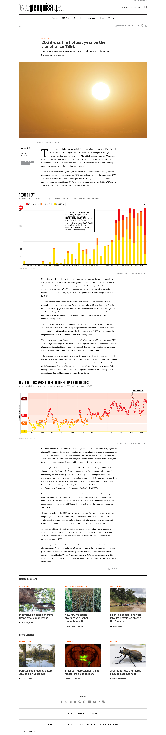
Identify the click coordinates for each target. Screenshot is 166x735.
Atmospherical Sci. (28, 161)
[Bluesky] (74, 702)
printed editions (136, 7)
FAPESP (51, 725)
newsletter (124, 7)
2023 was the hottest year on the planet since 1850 (73, 45)
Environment (26, 164)
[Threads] (79, 702)
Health (102, 18)
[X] (65, 702)
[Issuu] (103, 702)
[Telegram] (84, 702)
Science (55, 18)
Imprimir (20, 25)
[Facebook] (62, 702)
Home (70, 714)
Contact (94, 714)
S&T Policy (66, 18)
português (143, 0)
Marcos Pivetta (26, 148)
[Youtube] (89, 702)
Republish (120, 25)
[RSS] (98, 702)
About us (81, 714)
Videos (111, 18)
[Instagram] (70, 702)
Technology (78, 18)
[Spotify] (94, 702)
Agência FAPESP (66, 725)
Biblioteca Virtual (87, 725)
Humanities (91, 18)
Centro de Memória (109, 725)
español (136, 0)
